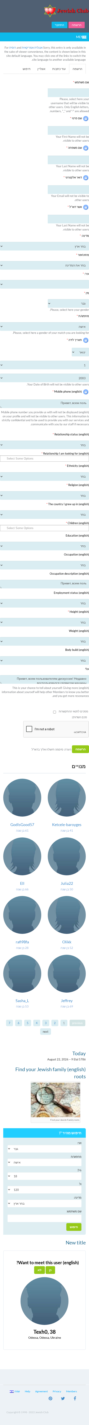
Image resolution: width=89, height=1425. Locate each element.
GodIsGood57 (22, 824)
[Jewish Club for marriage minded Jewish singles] (44, 10)
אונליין (41, 69)
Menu (81, 37)
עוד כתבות (59, 69)
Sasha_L (22, 1000)
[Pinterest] (50, 1399)
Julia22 (67, 883)
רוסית (12, 47)
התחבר (59, 25)
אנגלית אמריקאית (32, 47)
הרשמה (76, 25)
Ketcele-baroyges (66, 824)
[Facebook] (75, 1399)
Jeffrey (67, 1000)
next (45, 1031)
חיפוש (26, 69)
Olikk (66, 941)
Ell (22, 883)
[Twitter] (63, 1399)
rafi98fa (22, 941)
